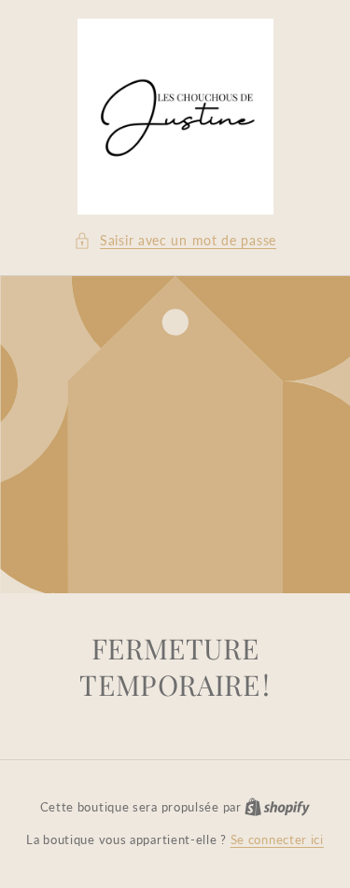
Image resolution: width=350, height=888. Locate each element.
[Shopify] (277, 806)
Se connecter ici (277, 839)
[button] (175, 240)
